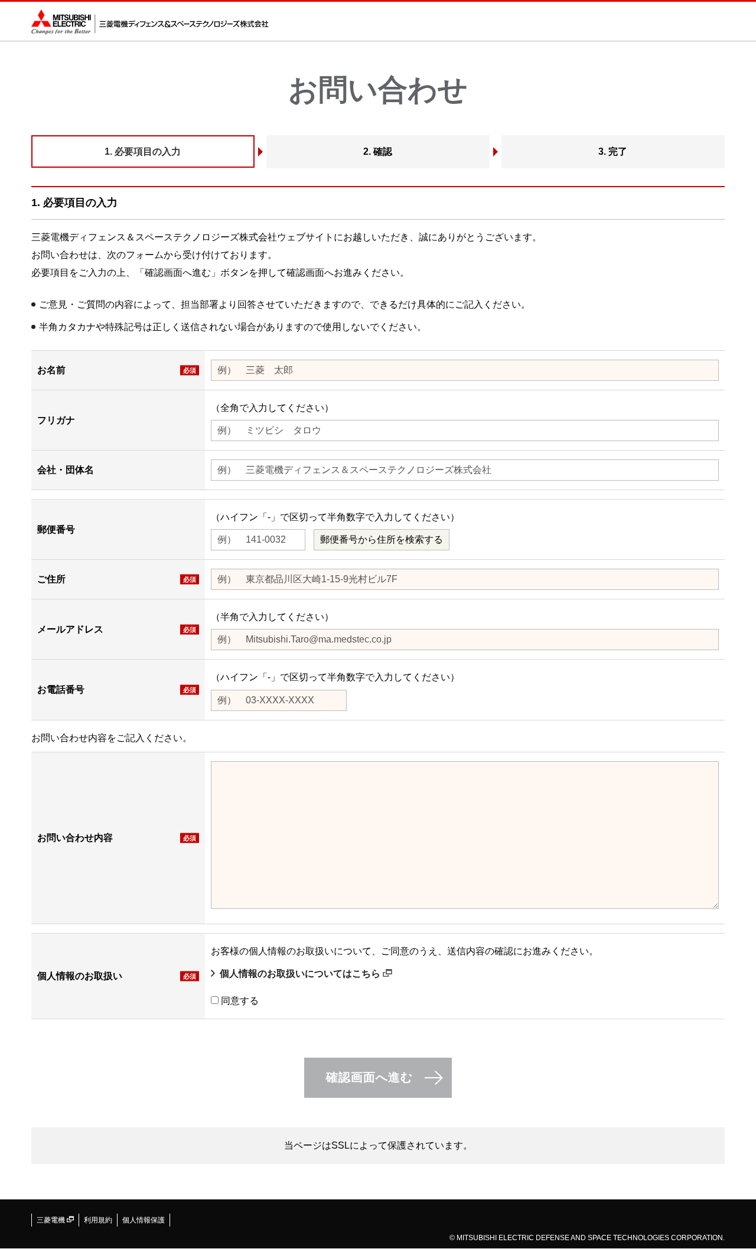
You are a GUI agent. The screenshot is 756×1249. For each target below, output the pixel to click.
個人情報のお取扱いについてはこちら (301, 973)
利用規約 (98, 1220)
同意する (240, 1001)
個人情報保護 (143, 1220)
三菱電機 (52, 1220)
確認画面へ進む (369, 1077)
